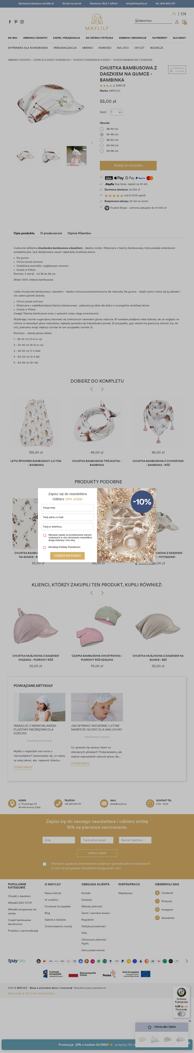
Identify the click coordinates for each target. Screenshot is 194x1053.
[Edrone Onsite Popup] (97, 526)
